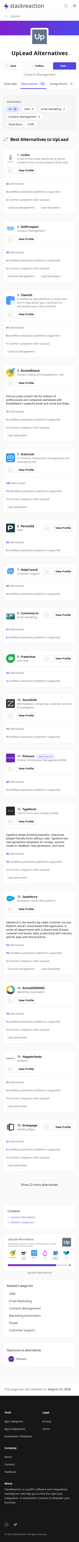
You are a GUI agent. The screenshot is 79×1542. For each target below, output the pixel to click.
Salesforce (29, 897)
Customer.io (29, 613)
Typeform (29, 809)
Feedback (10, 1472)
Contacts (9, 1464)
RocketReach (30, 371)
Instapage (29, 1125)
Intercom (27, 454)
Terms (46, 1429)
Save (13, 66)
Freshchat (28, 657)
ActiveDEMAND (33, 988)
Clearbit (26, 295)
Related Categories (22, 1222)
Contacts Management (39, 74)
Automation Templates (18, 1436)
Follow (39, 66)
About (8, 1457)
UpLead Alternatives (22, 1217)
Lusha (25, 155)
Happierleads (32, 1057)
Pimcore (28, 756)
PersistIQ (27, 526)
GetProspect (30, 227)
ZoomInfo (29, 700)
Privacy (46, 1421)
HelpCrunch (29, 570)
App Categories (13, 1421)
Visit (64, 66)
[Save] (10, 170)
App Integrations (14, 1429)
